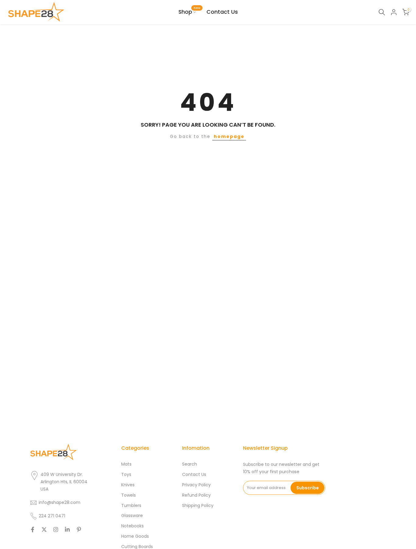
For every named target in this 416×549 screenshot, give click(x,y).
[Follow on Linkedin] (67, 529)
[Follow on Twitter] (44, 529)
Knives (128, 485)
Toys (126, 474)
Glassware (132, 516)
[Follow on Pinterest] (79, 529)
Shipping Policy (197, 506)
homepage (229, 136)
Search (189, 464)
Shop (189, 12)
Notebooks (132, 526)
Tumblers (131, 506)
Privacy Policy (196, 485)
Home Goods (135, 536)
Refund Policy (196, 495)
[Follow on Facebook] (32, 529)
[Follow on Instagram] (55, 529)
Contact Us (222, 12)
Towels (128, 495)
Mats (126, 464)
